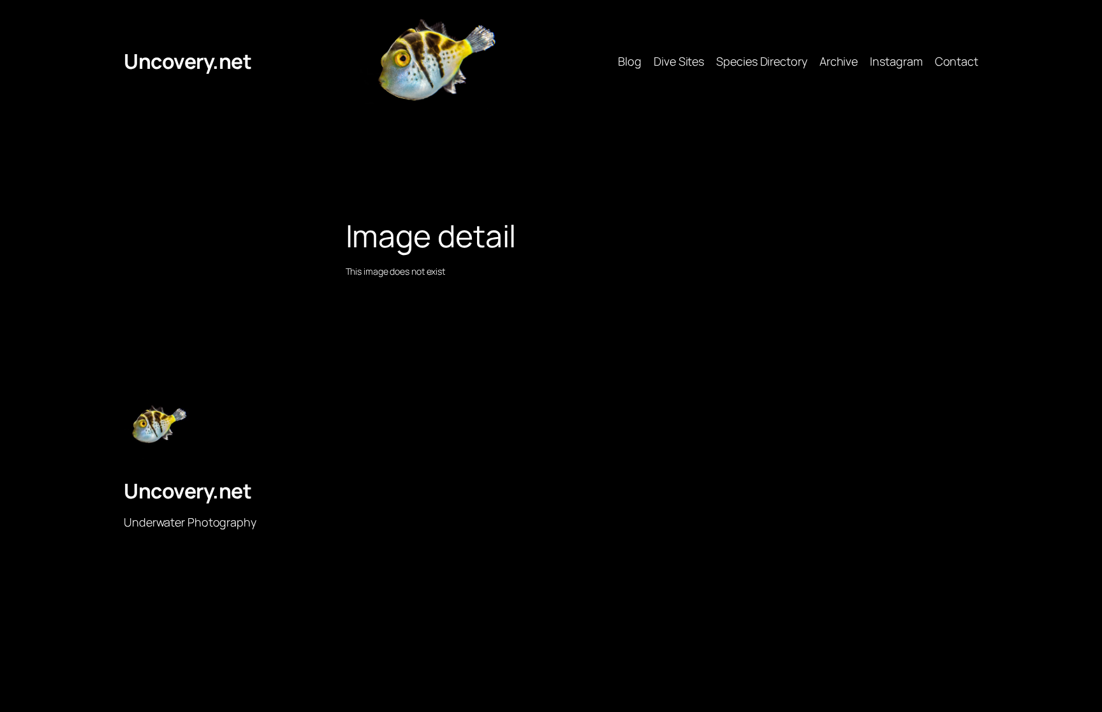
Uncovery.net (187, 61)
